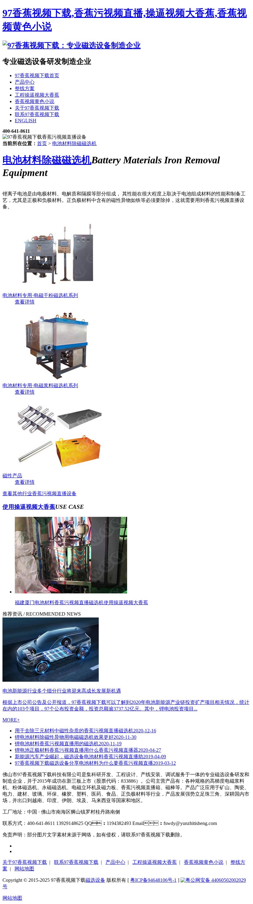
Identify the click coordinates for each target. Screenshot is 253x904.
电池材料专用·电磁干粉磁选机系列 (40, 295)
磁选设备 (95, 880)
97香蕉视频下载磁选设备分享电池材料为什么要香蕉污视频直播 (95, 763)
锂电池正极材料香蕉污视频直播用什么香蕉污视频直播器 (88, 750)
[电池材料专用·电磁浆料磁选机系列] (59, 379)
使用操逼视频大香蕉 (28, 507)
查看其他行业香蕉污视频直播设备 (39, 493)
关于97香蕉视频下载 (24, 862)
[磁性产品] (59, 469)
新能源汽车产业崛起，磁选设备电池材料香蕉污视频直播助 (90, 756)
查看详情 (25, 301)
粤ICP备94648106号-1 (153, 880)
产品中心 (115, 862)
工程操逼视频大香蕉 (154, 862)
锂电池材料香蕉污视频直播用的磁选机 (68, 743)
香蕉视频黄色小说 (203, 862)
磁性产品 (12, 475)
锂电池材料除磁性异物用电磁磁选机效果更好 (75, 737)
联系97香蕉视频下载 (76, 862)
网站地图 (24, 868)
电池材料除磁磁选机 (74, 143)
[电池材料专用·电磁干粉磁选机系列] (59, 289)
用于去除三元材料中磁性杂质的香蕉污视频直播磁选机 (85, 730)
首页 (42, 143)
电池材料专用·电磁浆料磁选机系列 (40, 385)
